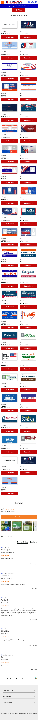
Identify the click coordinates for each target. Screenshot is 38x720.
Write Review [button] (19, 517)
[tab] (22, 542)
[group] (19, 509)
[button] (6, 526)
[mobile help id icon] (28, 2)
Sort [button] (3, 536)
